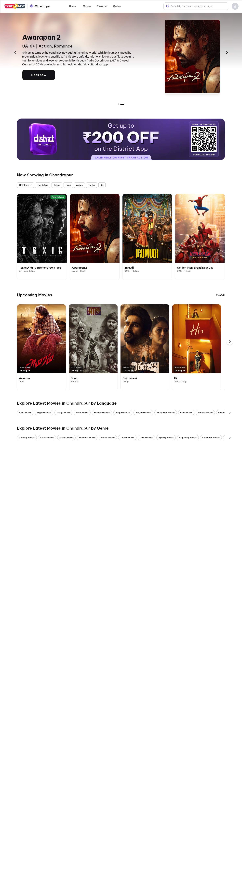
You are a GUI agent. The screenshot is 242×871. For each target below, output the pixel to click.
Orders (117, 6)
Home (72, 6)
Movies (87, 6)
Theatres (102, 6)
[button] (235, 6)
